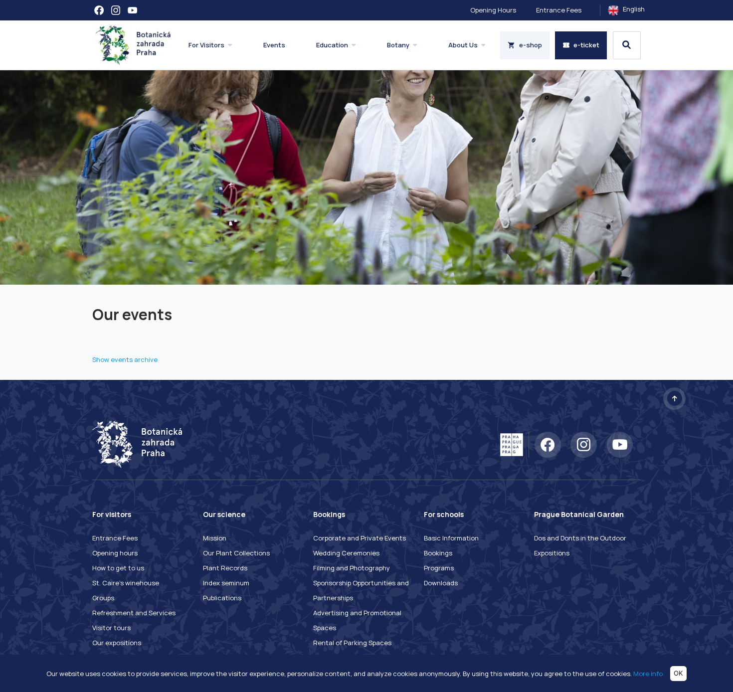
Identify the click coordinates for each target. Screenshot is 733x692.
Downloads (441, 582)
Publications (222, 597)
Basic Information (451, 537)
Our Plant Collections (236, 552)
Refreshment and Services (134, 612)
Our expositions (116, 642)
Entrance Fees (558, 9)
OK (678, 673)
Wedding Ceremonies (346, 552)
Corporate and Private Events (359, 537)
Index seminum (226, 582)
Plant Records (225, 567)
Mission (214, 537)
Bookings (438, 552)
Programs (439, 567)
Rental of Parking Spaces (352, 642)
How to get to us (118, 567)
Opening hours (115, 552)
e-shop (530, 44)
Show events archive (125, 359)
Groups (103, 597)
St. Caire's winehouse (125, 582)
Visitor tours (111, 627)
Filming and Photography (351, 567)
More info (648, 673)
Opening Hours (493, 9)
